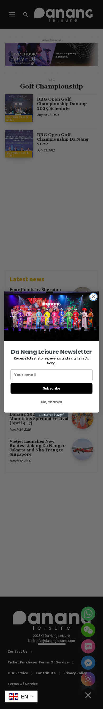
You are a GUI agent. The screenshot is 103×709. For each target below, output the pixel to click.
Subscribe (51, 388)
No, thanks (51, 402)
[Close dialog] (93, 297)
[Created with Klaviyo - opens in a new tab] (51, 414)
